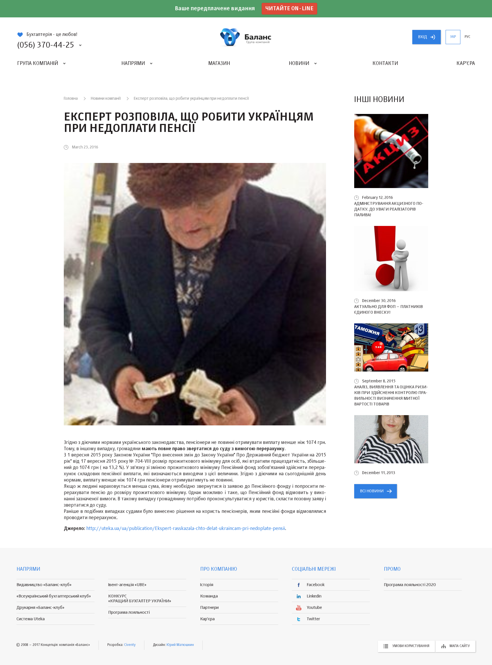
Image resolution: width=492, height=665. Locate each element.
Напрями (133, 63)
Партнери (209, 607)
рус (467, 37)
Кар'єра (465, 63)
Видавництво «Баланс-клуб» (44, 585)
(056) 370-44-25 (45, 45)
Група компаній (37, 63)
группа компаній (246, 37)
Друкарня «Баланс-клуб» (40, 607)
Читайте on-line (289, 8)
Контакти (385, 63)
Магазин (219, 63)
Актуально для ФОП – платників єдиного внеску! (388, 310)
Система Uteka (31, 619)
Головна (71, 99)
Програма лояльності (129, 612)
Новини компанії (106, 99)
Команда (209, 596)
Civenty (130, 645)
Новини (299, 63)
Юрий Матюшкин (180, 645)
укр (453, 37)
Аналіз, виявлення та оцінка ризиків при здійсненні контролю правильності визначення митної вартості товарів (391, 395)
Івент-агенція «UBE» (127, 585)
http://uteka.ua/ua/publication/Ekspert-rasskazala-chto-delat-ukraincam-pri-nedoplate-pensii (185, 529)
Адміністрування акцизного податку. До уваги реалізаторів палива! (388, 209)
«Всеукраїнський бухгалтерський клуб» (54, 596)
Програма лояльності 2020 (410, 585)
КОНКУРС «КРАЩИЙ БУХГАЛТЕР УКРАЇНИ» (139, 598)
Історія (206, 585)
